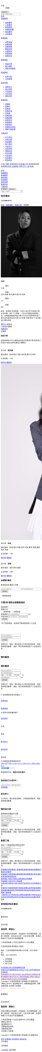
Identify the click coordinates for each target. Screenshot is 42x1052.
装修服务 (4, 38)
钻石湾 (31, 974)
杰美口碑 (8, 139)
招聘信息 (8, 151)
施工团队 (8, 66)
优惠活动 (8, 56)
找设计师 (8, 64)
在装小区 (8, 76)
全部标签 (4, 972)
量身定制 (8, 49)
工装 (28, 166)
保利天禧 (37, 974)
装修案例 (4, 18)
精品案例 (8, 32)
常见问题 (8, 153)
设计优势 (8, 89)
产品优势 (8, 91)
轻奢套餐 (8, 44)
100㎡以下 (5, 763)
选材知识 (8, 125)
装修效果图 (9, 29)
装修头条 (8, 111)
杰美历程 (8, 149)
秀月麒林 (4, 977)
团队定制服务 (10, 68)
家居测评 (8, 122)
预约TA (3, 324)
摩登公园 (33, 977)
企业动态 (8, 155)
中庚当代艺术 (13, 977)
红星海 (25, 974)
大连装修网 (15, 967)
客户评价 (8, 144)
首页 (2, 16)
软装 (32, 166)
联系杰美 (8, 160)
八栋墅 (20, 977)
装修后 (7, 109)
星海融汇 (26, 977)
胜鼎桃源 (4, 974)
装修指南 (8, 115)
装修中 (7, 106)
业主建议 (8, 158)
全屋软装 (8, 51)
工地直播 (8, 79)
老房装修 (8, 53)
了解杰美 (4, 133)
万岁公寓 (11, 974)
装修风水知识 (10, 127)
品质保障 (4, 83)
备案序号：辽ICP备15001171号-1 (13, 988)
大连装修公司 (6, 967)
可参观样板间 (13, 970)
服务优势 (8, 96)
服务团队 (4, 60)
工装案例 (8, 25)
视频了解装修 (10, 129)
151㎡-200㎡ (31, 763)
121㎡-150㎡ (22, 763)
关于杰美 (8, 137)
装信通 (22, 967)
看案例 (9, 324)
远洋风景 (7, 979)
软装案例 (8, 27)
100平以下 (22, 970)
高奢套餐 (8, 47)
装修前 (7, 104)
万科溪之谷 (19, 974)
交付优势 (8, 94)
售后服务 (8, 142)
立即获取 (4, 619)
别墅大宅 (22, 166)
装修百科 (4, 100)
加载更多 (4, 329)
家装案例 (8, 23)
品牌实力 (8, 87)
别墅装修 (8, 42)
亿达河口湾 (15, 979)
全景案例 (8, 34)
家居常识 (8, 120)
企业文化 (8, 146)
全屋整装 (15, 166)
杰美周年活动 (6, 166)
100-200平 (29, 970)
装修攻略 (8, 118)
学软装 (7, 113)
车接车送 (4, 970)
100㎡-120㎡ (13, 763)
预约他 (3, 362)
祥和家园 (23, 979)
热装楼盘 (4, 72)
